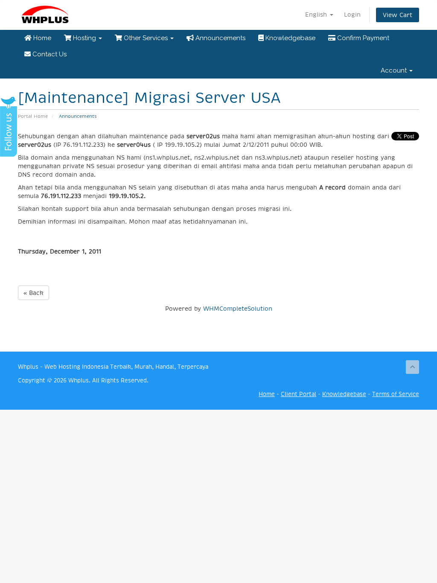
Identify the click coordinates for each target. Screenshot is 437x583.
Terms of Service (395, 394)
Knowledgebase (289, 38)
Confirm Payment (362, 38)
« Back (33, 293)
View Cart (397, 15)
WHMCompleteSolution (237, 309)
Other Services (145, 38)
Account (394, 70)
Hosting (84, 38)
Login (352, 14)
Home (41, 38)
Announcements (219, 38)
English (317, 14)
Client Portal (298, 394)
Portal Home (33, 116)
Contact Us (49, 54)
